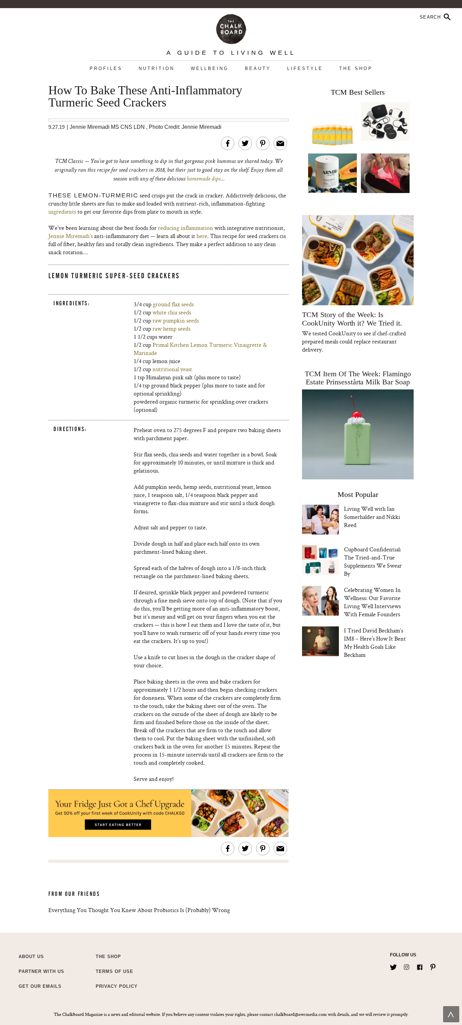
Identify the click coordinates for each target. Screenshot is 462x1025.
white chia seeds (172, 312)
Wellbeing (210, 68)
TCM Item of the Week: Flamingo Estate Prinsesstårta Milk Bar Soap (358, 378)
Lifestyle (305, 68)
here (202, 236)
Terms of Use (114, 971)
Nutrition (157, 68)
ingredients (62, 211)
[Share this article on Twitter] (245, 143)
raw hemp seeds (171, 328)
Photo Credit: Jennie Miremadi (185, 127)
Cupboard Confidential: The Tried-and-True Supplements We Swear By (373, 561)
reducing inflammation (185, 228)
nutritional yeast (172, 369)
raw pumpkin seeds (176, 320)
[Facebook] (419, 965)
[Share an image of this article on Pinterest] (263, 143)
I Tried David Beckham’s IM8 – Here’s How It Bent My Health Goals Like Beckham (375, 642)
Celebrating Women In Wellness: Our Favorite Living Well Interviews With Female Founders (372, 602)
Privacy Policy (117, 986)
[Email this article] (280, 143)
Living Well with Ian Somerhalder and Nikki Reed (372, 517)
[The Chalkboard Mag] (231, 27)
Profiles (106, 68)
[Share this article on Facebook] (228, 143)
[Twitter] (393, 965)
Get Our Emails (40, 986)
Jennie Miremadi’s (71, 236)
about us (31, 956)
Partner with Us (41, 971)
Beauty (258, 68)
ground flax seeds (173, 304)
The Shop (356, 68)
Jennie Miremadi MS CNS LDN (107, 127)
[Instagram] (406, 965)
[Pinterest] (433, 965)
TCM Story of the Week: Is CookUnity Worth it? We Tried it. (352, 318)
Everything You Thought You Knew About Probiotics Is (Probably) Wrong (139, 910)
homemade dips (204, 179)
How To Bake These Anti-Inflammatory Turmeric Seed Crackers (145, 96)
